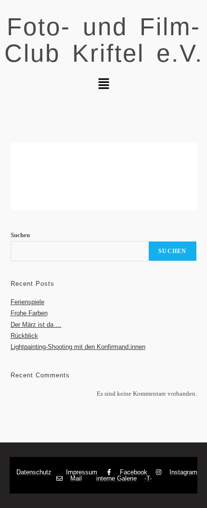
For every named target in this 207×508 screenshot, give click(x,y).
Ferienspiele (27, 302)
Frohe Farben (29, 313)
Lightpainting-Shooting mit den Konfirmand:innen (78, 346)
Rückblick (24, 335)
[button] (103, 84)
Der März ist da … (36, 324)
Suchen (20, 235)
